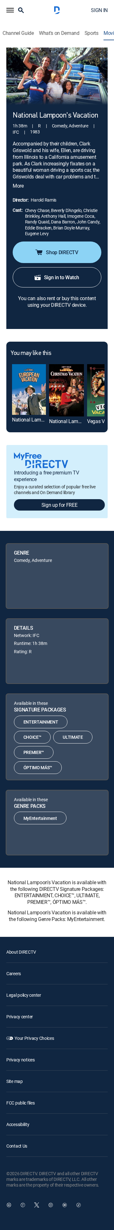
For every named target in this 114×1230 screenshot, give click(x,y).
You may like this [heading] (31, 353)
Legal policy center (23, 995)
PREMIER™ (33, 752)
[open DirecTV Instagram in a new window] (50, 1204)
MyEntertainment (40, 818)
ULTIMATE (73, 737)
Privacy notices (20, 1060)
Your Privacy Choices (34, 1038)
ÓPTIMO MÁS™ (37, 767)
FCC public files (20, 1103)
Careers (13, 973)
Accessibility (17, 1124)
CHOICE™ (32, 737)
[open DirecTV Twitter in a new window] (36, 1204)
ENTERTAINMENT (40, 722)
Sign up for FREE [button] (59, 504)
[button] (10, 10)
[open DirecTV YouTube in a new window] (64, 1204)
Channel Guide (18, 33)
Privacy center (19, 1017)
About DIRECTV (21, 952)
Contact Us (16, 1146)
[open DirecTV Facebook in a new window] (22, 1204)
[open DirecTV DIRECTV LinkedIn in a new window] (8, 1204)
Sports (91, 33)
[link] (29, 389)
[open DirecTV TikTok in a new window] (78, 1204)
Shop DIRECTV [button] (62, 252)
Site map (14, 1081)
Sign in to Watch (61, 277)
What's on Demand (59, 33)
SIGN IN (99, 10)
